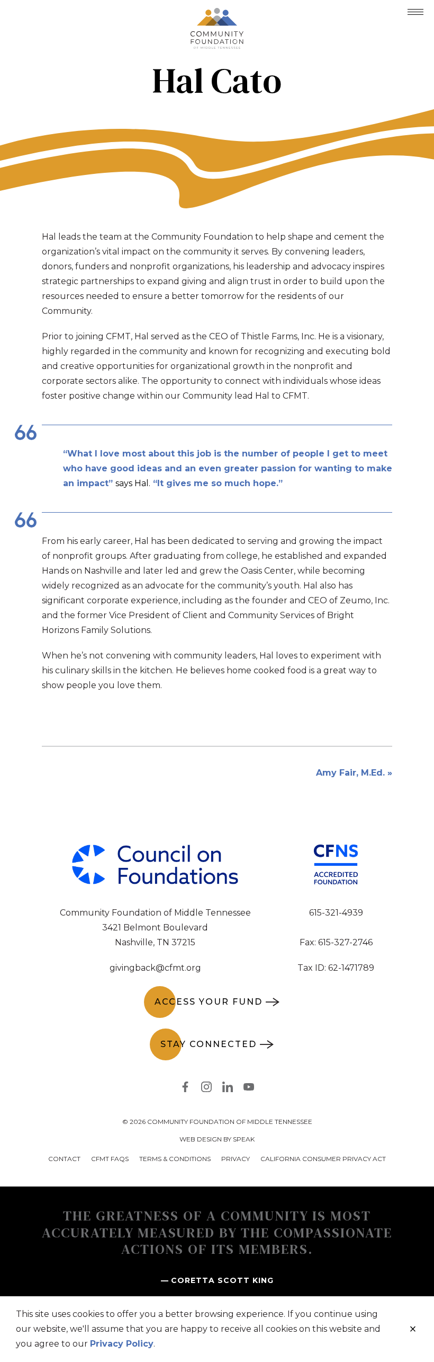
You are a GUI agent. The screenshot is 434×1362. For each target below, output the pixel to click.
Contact (64, 1159)
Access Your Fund (209, 1002)
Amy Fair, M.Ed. (350, 773)
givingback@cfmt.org (155, 968)
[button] (415, 12)
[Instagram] (206, 1089)
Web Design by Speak (217, 1139)
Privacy (235, 1159)
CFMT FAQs (110, 1159)
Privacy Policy (121, 1344)
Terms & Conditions (175, 1159)
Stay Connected (208, 1044)
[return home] (217, 14)
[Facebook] (185, 1089)
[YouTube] (248, 1089)
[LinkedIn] (227, 1089)
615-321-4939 (336, 913)
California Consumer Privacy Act (323, 1159)
